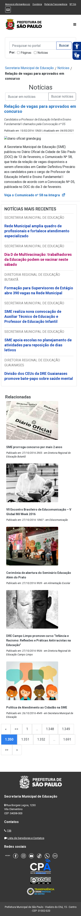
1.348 (50, 729)
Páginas (26, 52)
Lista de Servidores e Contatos (25, 838)
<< (16, 729)
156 (9, 830)
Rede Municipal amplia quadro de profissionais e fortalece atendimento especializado (36, 231)
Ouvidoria (37, 4)
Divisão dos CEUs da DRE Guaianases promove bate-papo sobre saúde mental (38, 376)
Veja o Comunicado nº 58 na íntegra (35, 195)
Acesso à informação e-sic (17, 4)
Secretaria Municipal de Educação (29, 68)
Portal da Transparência (55, 4)
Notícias (43, 52)
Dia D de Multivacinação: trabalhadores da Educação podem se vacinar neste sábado (38, 259)
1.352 (41, 739)
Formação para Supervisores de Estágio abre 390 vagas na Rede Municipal (38, 290)
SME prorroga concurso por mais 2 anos (34, 447)
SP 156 (73, 4)
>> (6, 750)
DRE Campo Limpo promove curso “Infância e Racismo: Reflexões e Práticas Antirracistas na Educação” (38, 640)
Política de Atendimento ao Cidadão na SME (36, 707)
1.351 (25, 739)
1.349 (66, 729)
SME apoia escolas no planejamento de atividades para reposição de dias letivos (38, 345)
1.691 (67, 739)
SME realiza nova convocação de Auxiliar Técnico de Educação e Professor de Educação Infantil (32, 316)
